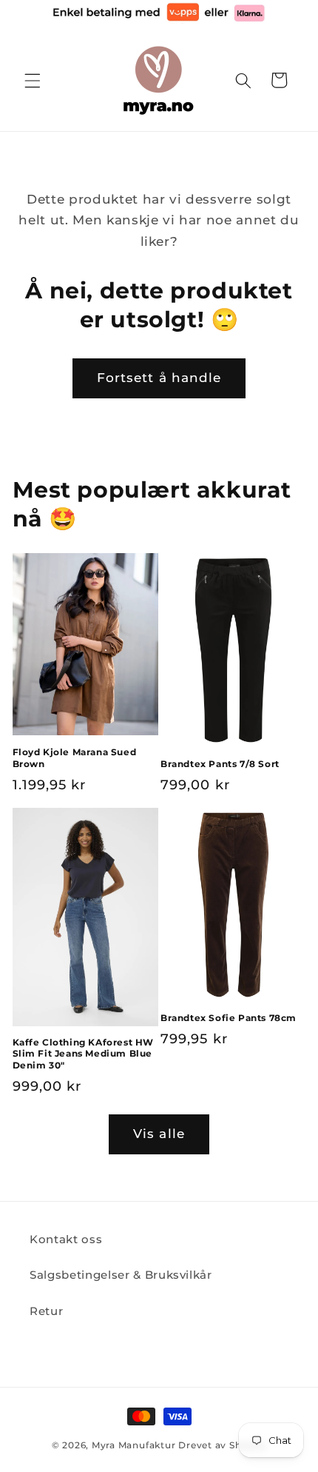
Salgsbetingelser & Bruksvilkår (121, 1275)
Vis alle (159, 1133)
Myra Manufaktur (134, 1445)
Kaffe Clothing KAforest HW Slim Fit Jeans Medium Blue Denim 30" (84, 1054)
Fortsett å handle (159, 377)
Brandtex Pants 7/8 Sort (220, 763)
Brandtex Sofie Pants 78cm (228, 1017)
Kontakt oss (66, 1239)
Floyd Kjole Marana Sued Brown (75, 757)
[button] (32, 80)
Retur (46, 1311)
